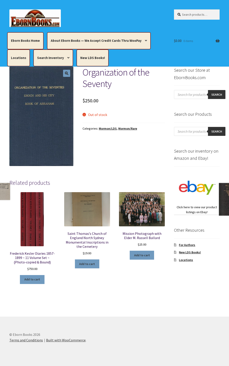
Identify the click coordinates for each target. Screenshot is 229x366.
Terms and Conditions (26, 340)
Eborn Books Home (25, 40)
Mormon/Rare (127, 128)
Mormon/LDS (108, 128)
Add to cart (32, 279)
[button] (66, 73)
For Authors (187, 245)
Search (216, 95)
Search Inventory (50, 58)
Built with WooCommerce (66, 340)
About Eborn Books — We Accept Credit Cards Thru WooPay (96, 40)
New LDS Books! (92, 58)
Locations (18, 58)
